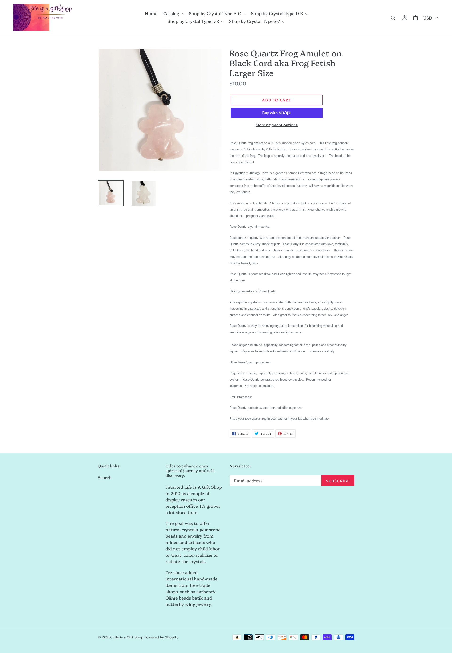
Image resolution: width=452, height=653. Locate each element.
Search (105, 477)
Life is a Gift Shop (128, 636)
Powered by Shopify (161, 636)
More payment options (277, 124)
